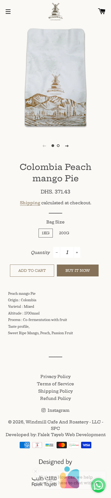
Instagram (58, 410)
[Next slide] (67, 146)
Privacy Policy (55, 376)
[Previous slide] (44, 146)
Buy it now (77, 270)
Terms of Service (55, 383)
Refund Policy (55, 398)
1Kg (46, 233)
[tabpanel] (55, 77)
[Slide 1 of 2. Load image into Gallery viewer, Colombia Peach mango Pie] (53, 145)
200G (64, 233)
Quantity (40, 252)
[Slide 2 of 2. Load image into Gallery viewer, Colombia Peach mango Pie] (58, 145)
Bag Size (55, 222)
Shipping (30, 202)
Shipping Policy (55, 391)
